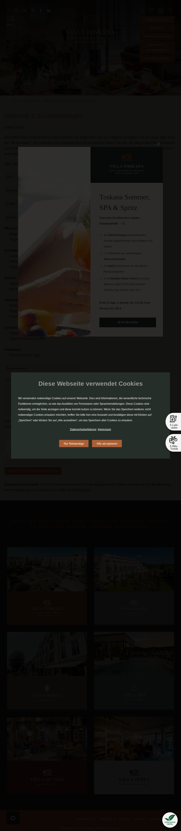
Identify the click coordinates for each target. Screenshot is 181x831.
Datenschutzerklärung (83, 429)
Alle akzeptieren (107, 443)
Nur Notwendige (74, 443)
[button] (170, 820)
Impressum (104, 429)
